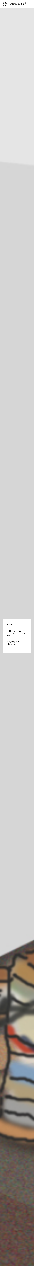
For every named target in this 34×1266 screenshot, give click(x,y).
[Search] (24, 4)
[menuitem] (24, 4)
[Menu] (28, 4)
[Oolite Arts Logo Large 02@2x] (14, 4)
